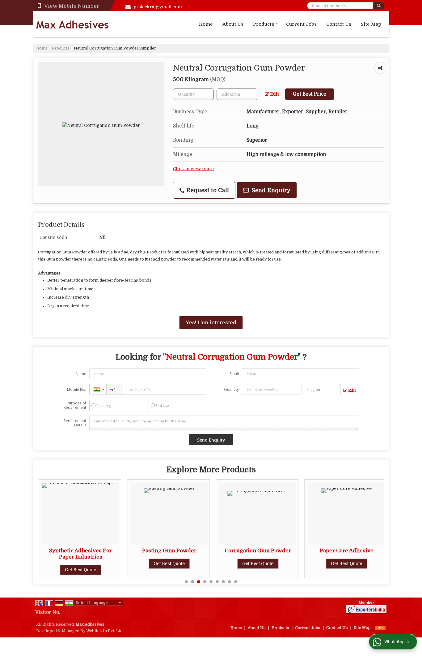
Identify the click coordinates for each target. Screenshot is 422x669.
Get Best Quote (121, 563)
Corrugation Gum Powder (209, 551)
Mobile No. (76, 389)
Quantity (231, 389)
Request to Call (207, 190)
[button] (71, 6)
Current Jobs (301, 24)
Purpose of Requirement (75, 405)
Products (263, 24)
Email (234, 373)
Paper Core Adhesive (298, 551)
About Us (232, 24)
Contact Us (338, 24)
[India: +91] (98, 389)
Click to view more (193, 168)
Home (206, 24)
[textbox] (237, 94)
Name (81, 373)
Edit (274, 94)
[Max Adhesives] (72, 24)
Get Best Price (309, 94)
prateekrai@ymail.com (158, 6)
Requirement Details (75, 423)
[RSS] (380, 628)
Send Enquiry (270, 190)
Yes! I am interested (211, 323)
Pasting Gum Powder (121, 551)
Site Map (371, 24)
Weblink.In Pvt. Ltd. (105, 631)
